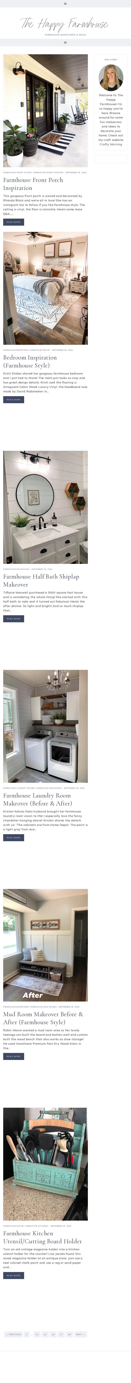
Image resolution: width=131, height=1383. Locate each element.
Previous (13, 1334)
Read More (14, 222)
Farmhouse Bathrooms (16, 569)
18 (69, 1334)
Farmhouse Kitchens (36, 1226)
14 (37, 1334)
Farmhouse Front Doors (17, 172)
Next (80, 1334)
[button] (65, 4)
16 (53, 1334)
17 (61, 1334)
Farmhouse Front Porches (48, 172)
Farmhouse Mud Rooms (43, 1007)
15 (45, 1334)
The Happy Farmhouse (65, 25)
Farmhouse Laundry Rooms (19, 788)
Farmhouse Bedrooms (15, 350)
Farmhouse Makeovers (49, 788)
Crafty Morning (111, 144)
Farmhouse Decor (40, 350)
